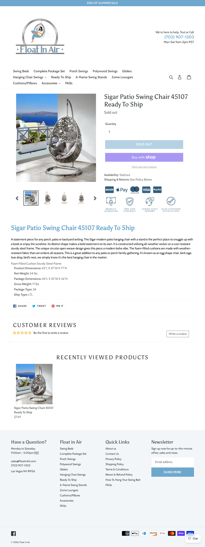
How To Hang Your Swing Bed (123, 479)
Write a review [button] (178, 334)
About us (111, 448)
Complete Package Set (73, 453)
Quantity (110, 124)
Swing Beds (66, 448)
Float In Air (24, 542)
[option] (31, 198)
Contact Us (112, 453)
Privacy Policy (114, 459)
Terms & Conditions (117, 469)
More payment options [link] (144, 166)
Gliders (64, 469)
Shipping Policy (115, 464)
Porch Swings (68, 459)
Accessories (66, 500)
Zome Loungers (69, 490)
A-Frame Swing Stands (73, 485)
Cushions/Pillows (70, 495)
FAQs (63, 505)
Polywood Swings (70, 464)
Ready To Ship (68, 479)
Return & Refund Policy (119, 474)
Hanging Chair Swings (73, 474)
